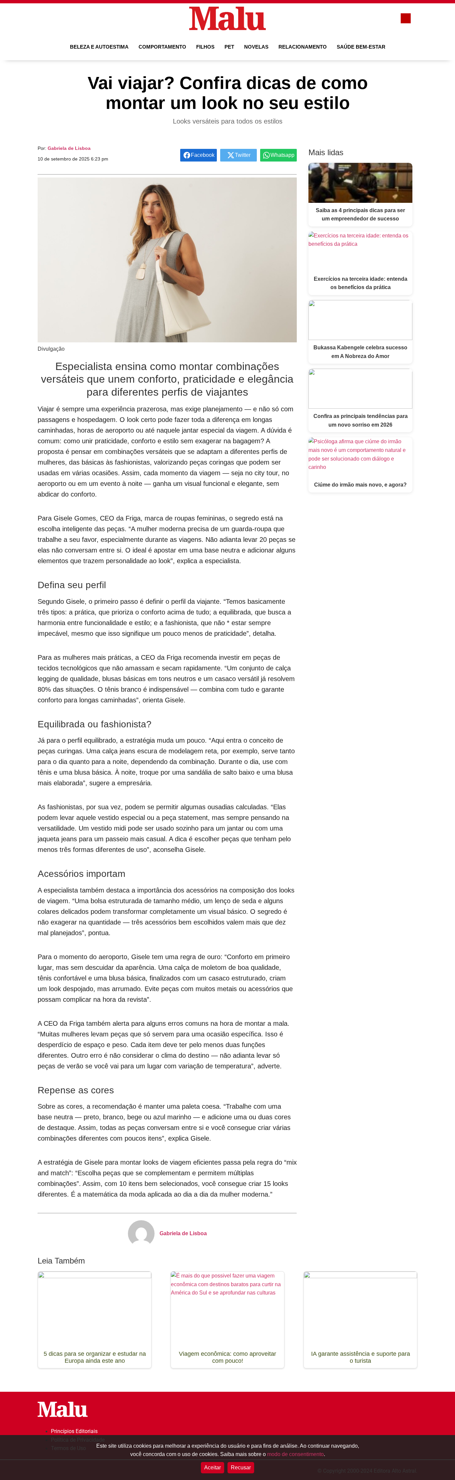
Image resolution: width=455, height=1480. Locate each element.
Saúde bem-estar (361, 47)
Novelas (256, 47)
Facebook (203, 155)
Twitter (242, 155)
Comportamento (162, 47)
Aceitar (212, 1467)
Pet (229, 47)
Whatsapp (282, 155)
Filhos (205, 47)
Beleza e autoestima (99, 47)
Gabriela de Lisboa (69, 148)
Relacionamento (302, 47)
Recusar (241, 1467)
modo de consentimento (295, 1454)
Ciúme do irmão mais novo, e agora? (360, 485)
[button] (48, 18)
